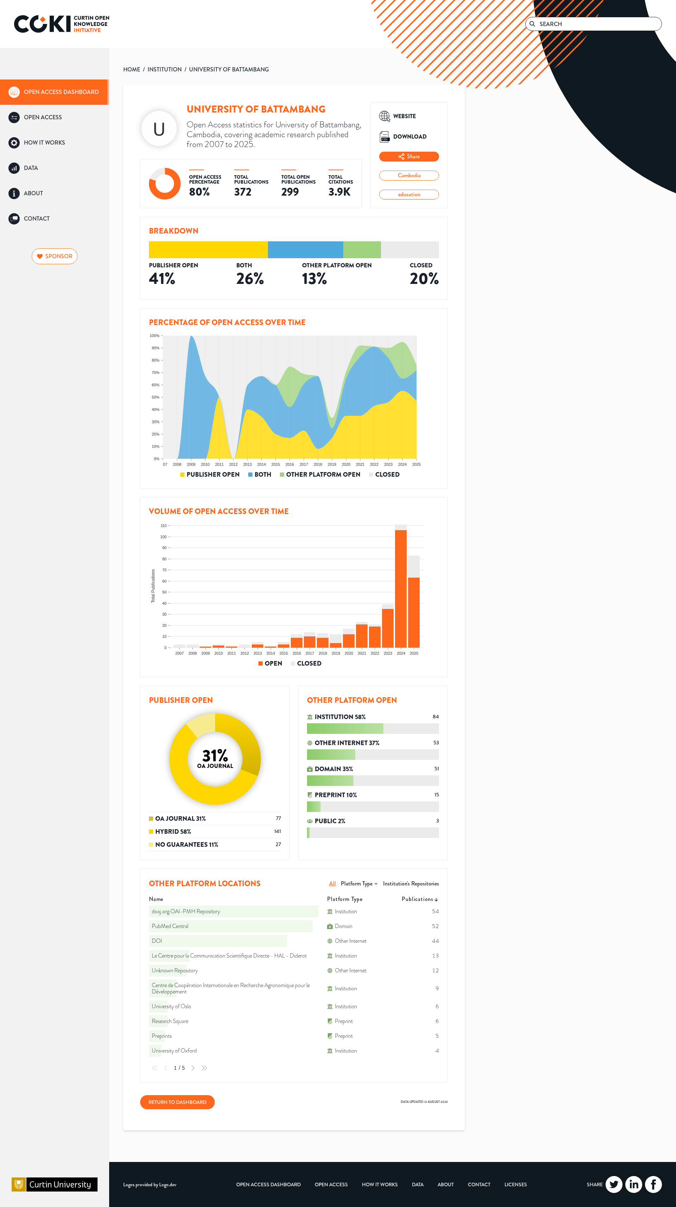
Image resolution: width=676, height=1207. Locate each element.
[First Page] (154, 1068)
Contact (479, 1184)
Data (418, 1184)
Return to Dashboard (177, 1102)
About (446, 1184)
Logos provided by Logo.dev (149, 1184)
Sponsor (59, 256)
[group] (54, 92)
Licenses (516, 1184)
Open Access (331, 1184)
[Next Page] (193, 1068)
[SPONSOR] (54, 247)
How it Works (380, 1184)
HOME (131, 69)
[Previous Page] (165, 1068)
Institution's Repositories (411, 883)
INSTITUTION (165, 69)
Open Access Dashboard (268, 1184)
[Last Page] (204, 1068)
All (332, 883)
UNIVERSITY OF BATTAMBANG (229, 69)
